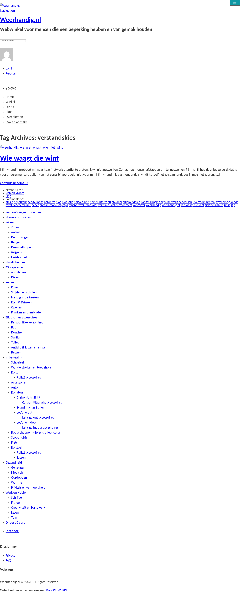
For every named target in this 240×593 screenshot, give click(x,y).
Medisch (17, 472)
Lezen (15, 512)
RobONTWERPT (57, 590)
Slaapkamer (15, 267)
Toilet (15, 342)
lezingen (161, 202)
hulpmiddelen (131, 202)
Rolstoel (16, 447)
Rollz (14, 372)
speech (34, 205)
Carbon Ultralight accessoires (42, 402)
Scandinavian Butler (30, 407)
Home (10, 97)
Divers (15, 277)
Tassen (21, 457)
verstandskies (89, 205)
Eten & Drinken (21, 302)
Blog (9, 112)
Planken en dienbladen (26, 312)
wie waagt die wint (192, 205)
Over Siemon (14, 117)
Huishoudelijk (20, 257)
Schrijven (17, 497)
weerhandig (153, 205)
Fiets (14, 442)
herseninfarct (98, 202)
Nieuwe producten (18, 217)
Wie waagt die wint (29, 158)
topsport (74, 205)
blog (58, 202)
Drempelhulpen (22, 247)
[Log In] (6, 60)
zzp (233, 205)
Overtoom (199, 202)
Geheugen (18, 467)
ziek (207, 205)
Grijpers (16, 252)
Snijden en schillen (24, 292)
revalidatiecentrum (18, 205)
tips (65, 205)
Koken (15, 287)
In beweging (14, 357)
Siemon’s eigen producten (23, 212)
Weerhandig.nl (20, 20)
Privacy (10, 555)
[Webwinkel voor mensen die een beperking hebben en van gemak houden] (11, 6)
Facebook (12, 531)
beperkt (19, 202)
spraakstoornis (49, 205)
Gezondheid (14, 462)
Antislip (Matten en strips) (28, 347)
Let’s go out (24, 412)
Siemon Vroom (15, 193)
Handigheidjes (15, 262)
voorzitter (139, 205)
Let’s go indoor (27, 422)
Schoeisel (17, 362)
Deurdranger (19, 237)
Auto (14, 387)
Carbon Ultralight (28, 397)
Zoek (235, 3)
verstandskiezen (108, 205)
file (71, 202)
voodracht (125, 205)
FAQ (8, 560)
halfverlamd (81, 202)
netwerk (172, 202)
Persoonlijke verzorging (26, 322)
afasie (9, 202)
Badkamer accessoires (22, 317)
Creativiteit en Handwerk (28, 507)
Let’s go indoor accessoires (40, 427)
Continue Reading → (14, 183)
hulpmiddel (115, 202)
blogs (65, 202)
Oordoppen (19, 477)
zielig (227, 205)
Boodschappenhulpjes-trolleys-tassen (36, 432)
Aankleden (18, 272)
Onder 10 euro (15, 522)
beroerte (49, 202)
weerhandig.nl (171, 205)
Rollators (17, 392)
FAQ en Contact (16, 122)
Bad (13, 327)
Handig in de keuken (25, 297)
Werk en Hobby (16, 492)
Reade (234, 202)
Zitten (15, 227)
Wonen (10, 222)
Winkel (10, 102)
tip (61, 205)
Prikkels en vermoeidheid (28, 487)
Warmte (16, 482)
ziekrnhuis (216, 205)
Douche (16, 332)
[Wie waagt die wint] (31, 147)
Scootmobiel (19, 437)
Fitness (16, 502)
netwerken (185, 202)
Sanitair (16, 337)
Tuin (14, 517)
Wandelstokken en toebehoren (32, 367)
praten (210, 202)
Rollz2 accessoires (29, 377)
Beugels (16, 242)
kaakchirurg (148, 202)
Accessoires (19, 382)
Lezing (10, 107)
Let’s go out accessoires (38, 417)
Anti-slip (16, 232)
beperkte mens (33, 202)
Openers (17, 307)
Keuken (11, 282)
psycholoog (222, 202)
